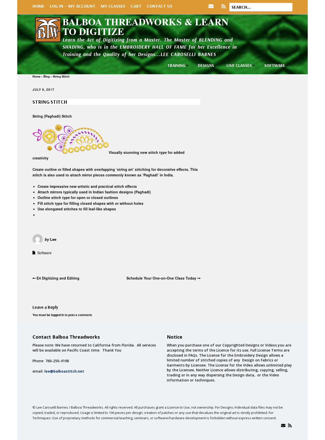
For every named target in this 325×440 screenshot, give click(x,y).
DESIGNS (206, 65)
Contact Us (159, 6)
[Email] (283, 425)
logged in (57, 315)
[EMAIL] (212, 6)
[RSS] (223, 6)
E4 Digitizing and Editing (58, 278)
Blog (46, 76)
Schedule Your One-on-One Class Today (161, 278)
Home (38, 6)
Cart (136, 6)
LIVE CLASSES (239, 65)
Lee (53, 239)
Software (44, 252)
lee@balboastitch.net (64, 371)
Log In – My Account (72, 6)
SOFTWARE (274, 65)
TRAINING (176, 65)
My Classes (113, 6)
